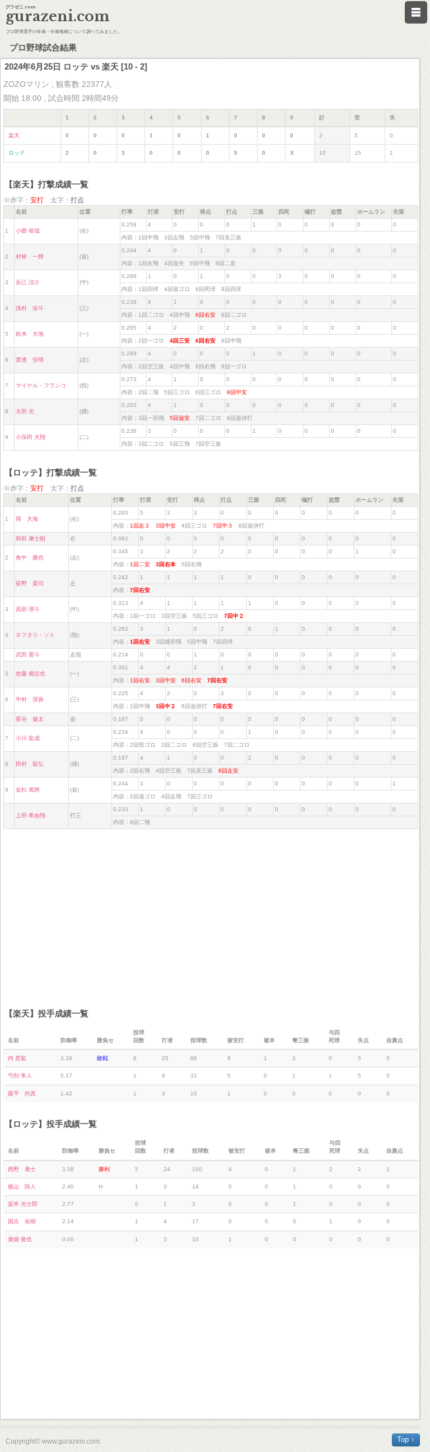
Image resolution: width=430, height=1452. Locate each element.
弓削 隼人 (20, 1075)
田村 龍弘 (30, 764)
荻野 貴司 (30, 583)
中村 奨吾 (30, 699)
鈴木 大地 (30, 334)
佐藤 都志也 (30, 673)
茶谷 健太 (30, 719)
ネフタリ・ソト (35, 635)
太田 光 (25, 411)
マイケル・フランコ (41, 385)
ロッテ (16, 153)
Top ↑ (406, 1439)
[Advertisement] (211, 913)
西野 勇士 (22, 1169)
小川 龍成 (28, 738)
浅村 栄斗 (30, 308)
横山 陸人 (22, 1186)
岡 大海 (27, 519)
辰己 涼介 (28, 282)
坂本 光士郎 (23, 1204)
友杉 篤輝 (28, 790)
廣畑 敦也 (20, 1239)
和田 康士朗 (30, 538)
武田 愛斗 (28, 654)
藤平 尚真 (22, 1093)
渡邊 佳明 (30, 360)
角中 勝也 (30, 557)
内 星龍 (17, 1058)
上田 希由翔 (30, 815)
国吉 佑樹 (22, 1221)
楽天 (14, 135)
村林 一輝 (30, 256)
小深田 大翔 (30, 437)
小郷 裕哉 (28, 231)
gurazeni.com (58, 16)
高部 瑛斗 (28, 609)
